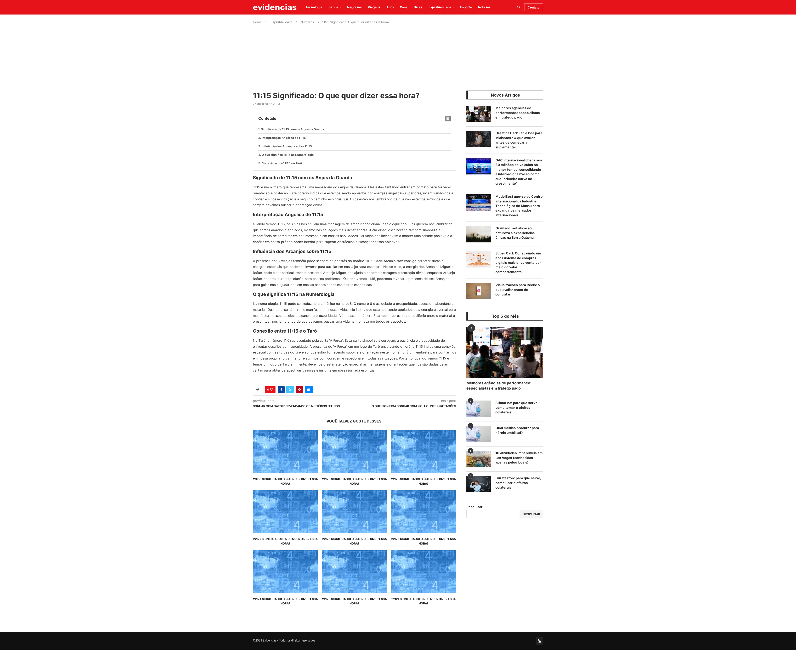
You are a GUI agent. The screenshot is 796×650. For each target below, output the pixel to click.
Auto (390, 7)
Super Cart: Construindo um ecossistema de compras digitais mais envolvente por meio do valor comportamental (518, 262)
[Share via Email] (309, 389)
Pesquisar (474, 507)
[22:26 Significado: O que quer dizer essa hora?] (354, 511)
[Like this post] (271, 389)
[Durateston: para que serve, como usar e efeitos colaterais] (478, 484)
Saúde (333, 7)
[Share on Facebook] (281, 389)
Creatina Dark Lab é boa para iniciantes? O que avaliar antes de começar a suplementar (518, 140)
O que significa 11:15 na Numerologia (288, 154)
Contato (533, 7)
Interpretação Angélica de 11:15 (284, 137)
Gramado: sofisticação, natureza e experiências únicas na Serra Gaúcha (515, 233)
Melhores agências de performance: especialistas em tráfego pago (517, 112)
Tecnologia (314, 7)
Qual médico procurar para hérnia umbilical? (517, 430)
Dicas (418, 7)
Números (307, 22)
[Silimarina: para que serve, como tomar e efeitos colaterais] (478, 409)
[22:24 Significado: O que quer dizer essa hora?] (285, 571)
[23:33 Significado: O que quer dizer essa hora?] (285, 451)
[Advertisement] (398, 57)
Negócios (354, 7)
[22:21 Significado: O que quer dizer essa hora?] (423, 571)
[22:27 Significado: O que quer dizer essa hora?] (285, 511)
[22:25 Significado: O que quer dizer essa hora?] (423, 511)
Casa (404, 7)
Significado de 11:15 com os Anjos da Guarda (292, 129)
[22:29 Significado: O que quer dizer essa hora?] (354, 451)
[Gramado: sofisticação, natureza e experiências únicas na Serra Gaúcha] (478, 234)
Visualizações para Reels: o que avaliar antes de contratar (517, 289)
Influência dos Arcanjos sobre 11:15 (287, 146)
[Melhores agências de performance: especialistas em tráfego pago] (478, 114)
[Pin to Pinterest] (299, 389)
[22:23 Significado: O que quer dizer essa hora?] (354, 571)
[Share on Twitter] (290, 389)
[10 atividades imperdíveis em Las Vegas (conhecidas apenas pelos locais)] (478, 459)
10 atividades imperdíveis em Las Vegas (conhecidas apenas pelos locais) (519, 457)
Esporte (466, 7)
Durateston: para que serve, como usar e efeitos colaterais (518, 482)
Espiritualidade (439, 7)
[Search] (519, 7)
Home (257, 22)
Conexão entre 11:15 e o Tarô (282, 163)
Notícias (484, 7)
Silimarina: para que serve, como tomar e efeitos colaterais (516, 407)
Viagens (374, 7)
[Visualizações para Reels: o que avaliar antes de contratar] (478, 291)
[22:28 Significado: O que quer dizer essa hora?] (423, 451)
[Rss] (539, 641)
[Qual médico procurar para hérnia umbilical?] (478, 434)
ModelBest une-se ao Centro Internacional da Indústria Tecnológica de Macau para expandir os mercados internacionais (519, 205)
